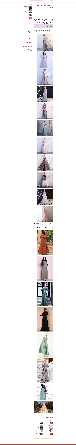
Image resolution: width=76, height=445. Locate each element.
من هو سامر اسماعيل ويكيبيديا (29, 43)
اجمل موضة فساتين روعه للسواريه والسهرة (47, 433)
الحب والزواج (29, 24)
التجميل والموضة (28, 23)
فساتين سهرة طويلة (48, 430)
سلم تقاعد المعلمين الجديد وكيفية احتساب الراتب (27, 41)
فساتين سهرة (51, 417)
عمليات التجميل (28, 34)
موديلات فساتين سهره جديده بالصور (37, 433)
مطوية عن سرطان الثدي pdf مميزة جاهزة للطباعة (27, 46)
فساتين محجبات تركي (50, 27)
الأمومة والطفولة (28, 22)
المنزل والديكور (28, 30)
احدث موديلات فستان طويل (37, 424)
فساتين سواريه (48, 417)
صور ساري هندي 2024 (27, 17)
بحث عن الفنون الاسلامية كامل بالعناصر (28, 40)
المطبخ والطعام (28, 29)
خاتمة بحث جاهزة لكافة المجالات (29, 49)
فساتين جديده (50, 25)
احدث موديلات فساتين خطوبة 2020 (47, 428)
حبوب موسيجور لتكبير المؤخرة (29, 44)
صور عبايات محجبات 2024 (26, 14)
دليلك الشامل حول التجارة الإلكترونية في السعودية (28, 50)
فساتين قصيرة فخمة (38, 430)
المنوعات (29, 31)
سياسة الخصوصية (33, 444)
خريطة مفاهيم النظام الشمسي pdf (29, 42)
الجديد (23, 1)
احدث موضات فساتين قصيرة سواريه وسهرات (47, 425)
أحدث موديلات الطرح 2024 (26, 11)
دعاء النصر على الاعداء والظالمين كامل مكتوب (28, 47)
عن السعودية (29, 35)
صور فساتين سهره (38, 427)
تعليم (29, 32)
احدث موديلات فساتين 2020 (49, 26)
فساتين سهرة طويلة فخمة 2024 (26, 8)
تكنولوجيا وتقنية (28, 33)
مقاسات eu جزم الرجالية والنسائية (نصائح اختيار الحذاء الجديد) (26, 6)
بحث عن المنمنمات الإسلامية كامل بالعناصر (28, 45)
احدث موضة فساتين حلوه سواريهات (47, 422)
